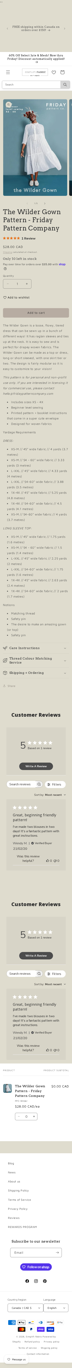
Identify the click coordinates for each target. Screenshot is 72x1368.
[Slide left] (27, 203)
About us (14, 1181)
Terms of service (27, 1347)
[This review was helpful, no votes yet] (47, 861)
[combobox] (50, 795)
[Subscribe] (57, 1252)
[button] (8, 72)
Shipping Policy (18, 1190)
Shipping (7, 252)
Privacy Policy (18, 1208)
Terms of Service (19, 1199)
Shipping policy (49, 1347)
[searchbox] (21, 784)
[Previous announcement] (7, 28)
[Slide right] (44, 203)
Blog (11, 1163)
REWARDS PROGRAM (22, 1227)
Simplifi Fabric (34, 1336)
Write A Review (36, 766)
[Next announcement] (64, 28)
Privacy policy (52, 1341)
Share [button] (12, 686)
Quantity (8, 275)
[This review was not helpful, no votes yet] (55, 861)
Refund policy (32, 1341)
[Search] (65, 84)
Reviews (13, 1217)
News (11, 1172)
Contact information (38, 1354)
